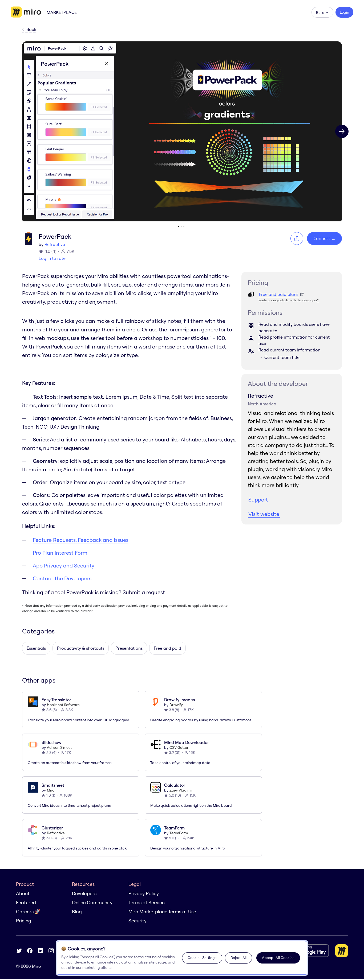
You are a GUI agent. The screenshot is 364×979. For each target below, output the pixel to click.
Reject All (238, 957)
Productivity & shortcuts (80, 648)
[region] (182, 958)
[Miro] (26, 12)
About (23, 893)
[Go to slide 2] (181, 226)
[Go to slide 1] (178, 226)
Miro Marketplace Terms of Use (162, 911)
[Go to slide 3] (183, 226)
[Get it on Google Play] (307, 950)
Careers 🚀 (28, 911)
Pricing (23, 921)
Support (258, 499)
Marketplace (62, 12)
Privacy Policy (143, 893)
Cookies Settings (202, 957)
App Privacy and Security (63, 565)
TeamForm (178, 833)
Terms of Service (146, 902)
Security (137, 921)
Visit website (263, 514)
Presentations (129, 648)
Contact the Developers (62, 578)
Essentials (36, 648)
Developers (84, 893)
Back (29, 29)
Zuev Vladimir (181, 790)
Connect (324, 238)
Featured (26, 902)
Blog (77, 911)
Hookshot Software (63, 704)
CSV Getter (178, 747)
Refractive (55, 244)
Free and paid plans (278, 294)
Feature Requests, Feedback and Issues (80, 540)
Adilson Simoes (59, 747)
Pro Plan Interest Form (60, 552)
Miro (50, 790)
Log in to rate (52, 258)
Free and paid (167, 648)
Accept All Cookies (278, 957)
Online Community (92, 902)
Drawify (176, 704)
